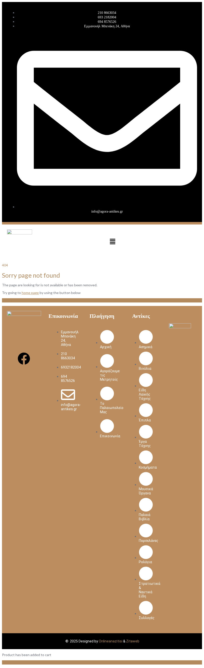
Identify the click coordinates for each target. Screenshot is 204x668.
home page (30, 293)
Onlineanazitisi (110, 641)
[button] (112, 242)
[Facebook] (24, 358)
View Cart (10, 662)
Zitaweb (132, 641)
